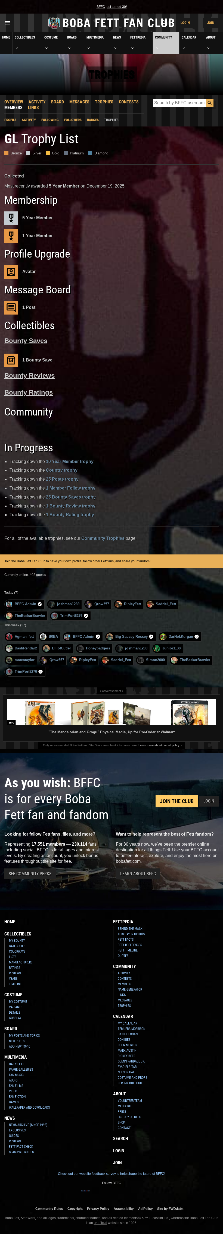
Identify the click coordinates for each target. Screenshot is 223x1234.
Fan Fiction (17, 1097)
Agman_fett (24, 637)
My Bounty (17, 941)
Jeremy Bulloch (130, 1083)
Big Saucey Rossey (131, 637)
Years (13, 979)
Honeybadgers (98, 648)
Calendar (189, 37)
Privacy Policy (98, 1208)
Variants (15, 1007)
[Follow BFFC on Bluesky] (137, 1194)
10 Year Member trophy (70, 461)
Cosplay (15, 1018)
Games (13, 1102)
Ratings (14, 968)
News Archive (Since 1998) (28, 1125)
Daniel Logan (128, 1034)
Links (33, 107)
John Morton (127, 1045)
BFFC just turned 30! (112, 7)
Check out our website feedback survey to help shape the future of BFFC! (111, 1174)
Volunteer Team (130, 1101)
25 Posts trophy (62, 479)
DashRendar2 (26, 648)
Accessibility (124, 1208)
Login (185, 23)
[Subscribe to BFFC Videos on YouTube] (120, 1194)
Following (50, 120)
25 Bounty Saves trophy (71, 497)
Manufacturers (20, 962)
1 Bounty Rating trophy (70, 514)
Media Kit (125, 1106)
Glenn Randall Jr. (131, 1061)
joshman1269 (68, 604)
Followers (73, 120)
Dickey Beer (126, 1056)
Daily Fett (16, 1064)
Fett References (130, 945)
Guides (14, 1136)
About (211, 37)
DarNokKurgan (181, 637)
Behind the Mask (130, 929)
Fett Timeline (128, 950)
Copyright (75, 1208)
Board (72, 37)
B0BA (53, 637)
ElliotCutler (61, 648)
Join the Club (177, 801)
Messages (79, 101)
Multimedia (95, 37)
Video (13, 1091)
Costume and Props (132, 1078)
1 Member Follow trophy (70, 488)
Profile (10, 120)
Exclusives (17, 1130)
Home (6, 37)
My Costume (18, 1002)
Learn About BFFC (138, 873)
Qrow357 (101, 604)
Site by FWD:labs (170, 1208)
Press (122, 1112)
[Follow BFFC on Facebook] (85, 1194)
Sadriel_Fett (166, 604)
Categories (17, 946)
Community (163, 37)
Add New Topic (19, 1046)
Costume (51, 37)
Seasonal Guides (21, 1152)
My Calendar (127, 1023)
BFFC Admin (25, 604)
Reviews (15, 973)
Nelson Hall (127, 1072)
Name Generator (130, 989)
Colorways (17, 951)
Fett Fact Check (21, 1147)
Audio (13, 1080)
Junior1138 (171, 648)
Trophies (104, 101)
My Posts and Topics (24, 1036)
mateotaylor (25, 660)
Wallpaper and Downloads (29, 1107)
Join (210, 23)
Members (13, 107)
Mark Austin (127, 1050)
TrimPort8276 (71, 616)
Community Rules (49, 1208)
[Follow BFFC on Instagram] (94, 1194)
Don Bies (124, 1040)
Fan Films (16, 1086)
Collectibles (25, 37)
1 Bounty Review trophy (70, 506)
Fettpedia (137, 37)
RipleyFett (132, 604)
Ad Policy (145, 1208)
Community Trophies (103, 538)
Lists (12, 957)
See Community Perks (30, 873)
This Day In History (131, 934)
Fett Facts (126, 939)
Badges (93, 120)
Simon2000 (155, 660)
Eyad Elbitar (127, 1067)
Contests (129, 101)
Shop (121, 1122)
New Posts (16, 1041)
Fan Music (16, 1075)
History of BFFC (129, 1117)
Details (14, 1012)
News (117, 37)
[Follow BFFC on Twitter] (102, 1194)
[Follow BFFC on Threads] (129, 1194)
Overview (13, 101)
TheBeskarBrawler (30, 616)
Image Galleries (21, 1069)
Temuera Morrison (131, 1029)
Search (120, 1138)
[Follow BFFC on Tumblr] (111, 1194)
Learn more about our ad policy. (159, 745)
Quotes (123, 956)
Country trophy (62, 470)
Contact (124, 1128)
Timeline (15, 984)
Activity (37, 101)
